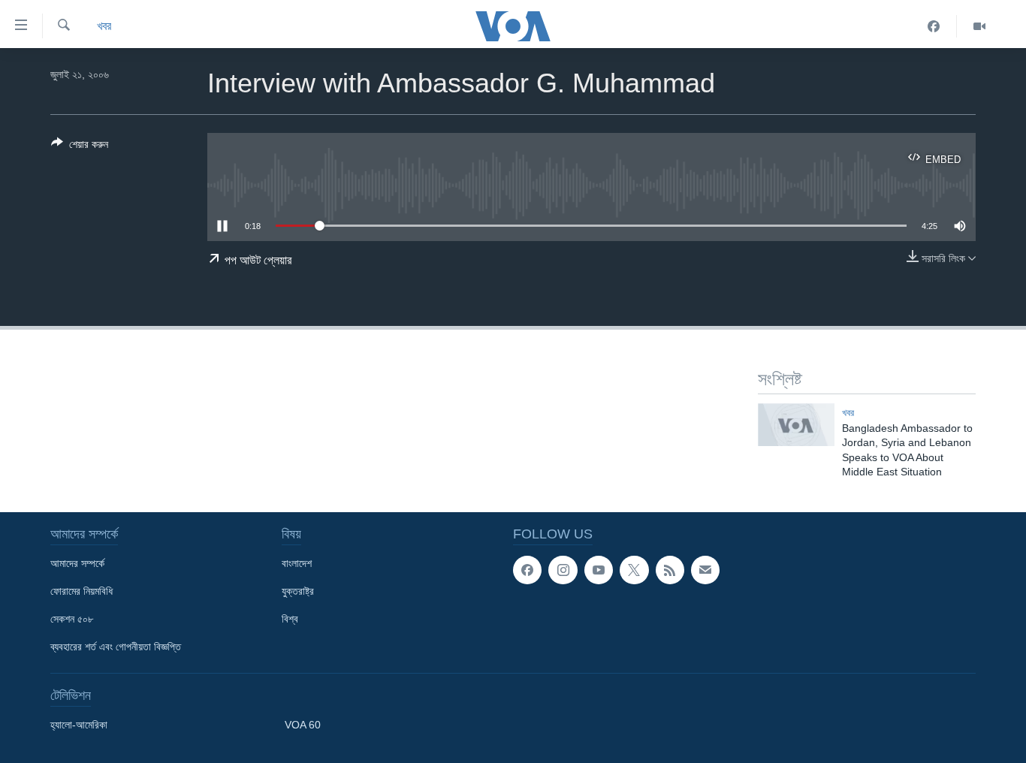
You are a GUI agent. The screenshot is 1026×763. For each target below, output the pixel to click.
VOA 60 (303, 725)
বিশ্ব (290, 619)
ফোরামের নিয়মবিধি (81, 591)
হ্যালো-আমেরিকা (78, 725)
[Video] (979, 26)
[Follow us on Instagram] (562, 570)
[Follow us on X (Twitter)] (634, 570)
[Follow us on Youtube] (598, 570)
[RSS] (670, 570)
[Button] (79, 147)
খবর (104, 26)
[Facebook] (934, 26)
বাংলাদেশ (297, 563)
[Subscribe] (705, 570)
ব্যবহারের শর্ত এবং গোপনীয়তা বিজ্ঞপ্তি (115, 647)
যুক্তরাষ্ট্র (298, 591)
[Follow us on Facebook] (527, 570)
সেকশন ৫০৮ (71, 619)
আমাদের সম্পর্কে (77, 563)
